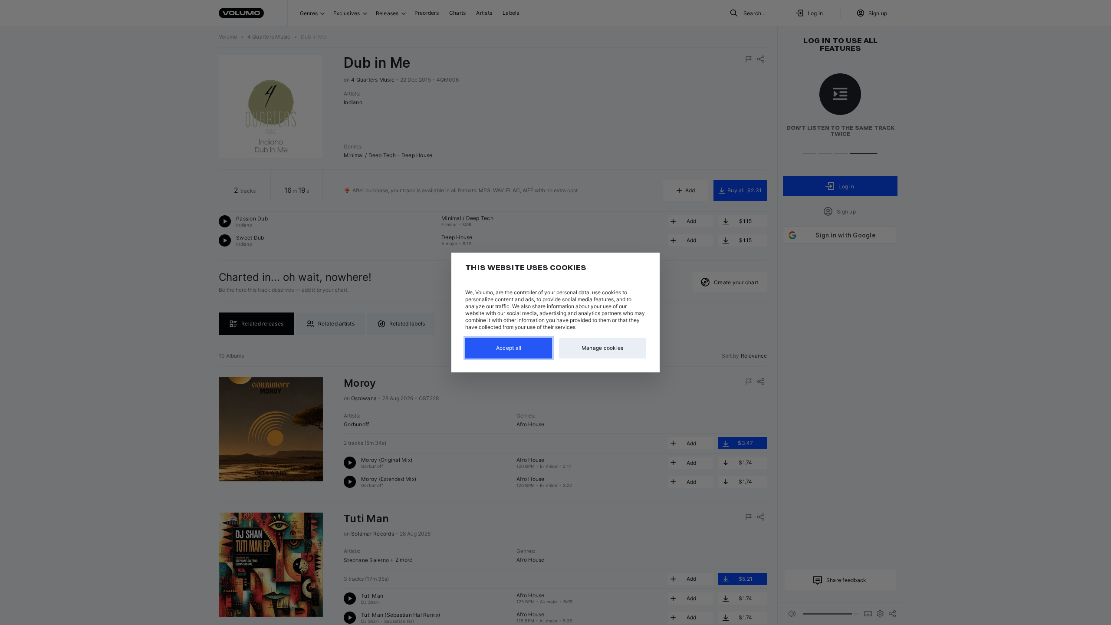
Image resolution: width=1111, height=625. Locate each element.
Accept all (509, 348)
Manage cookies (603, 348)
